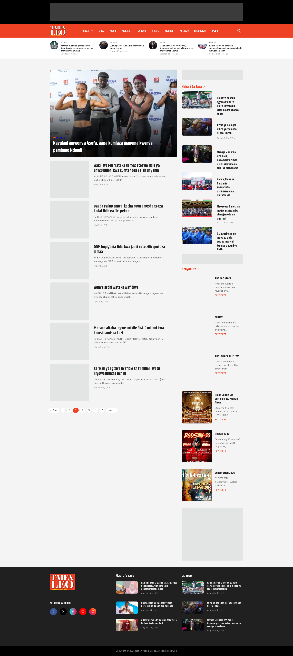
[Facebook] (53, 611)
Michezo (184, 30)
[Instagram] (93, 611)
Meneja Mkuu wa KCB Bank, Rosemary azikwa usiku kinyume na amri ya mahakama (224, 623)
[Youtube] (82, 611)
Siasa (101, 30)
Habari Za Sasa (192, 87)
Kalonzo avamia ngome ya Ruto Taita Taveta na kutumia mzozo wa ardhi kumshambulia (224, 585)
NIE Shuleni (200, 30)
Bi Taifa (155, 30)
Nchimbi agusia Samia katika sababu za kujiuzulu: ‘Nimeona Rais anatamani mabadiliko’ (159, 585)
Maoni (113, 30)
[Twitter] (63, 611)
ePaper (215, 30)
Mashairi (169, 30)
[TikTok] (73, 611)
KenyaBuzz (189, 269)
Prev (53, 410)
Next (112, 410)
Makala (126, 30)
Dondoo (142, 30)
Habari (86, 30)
